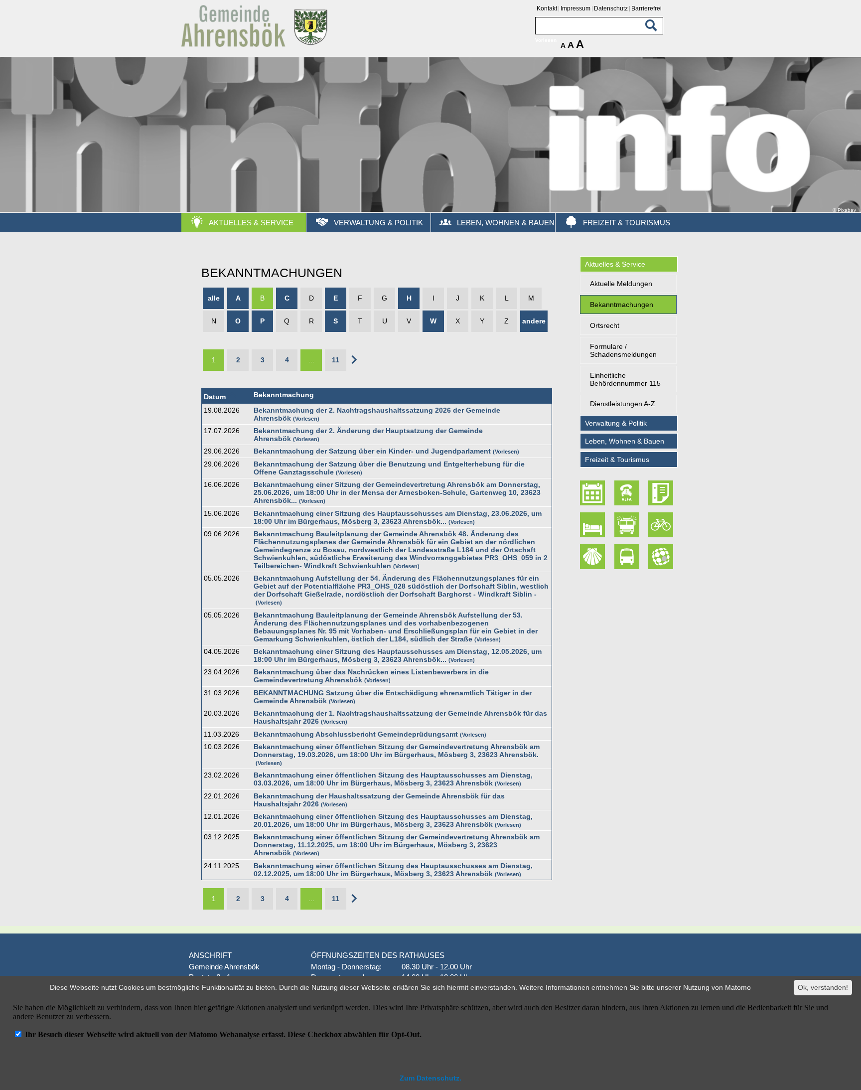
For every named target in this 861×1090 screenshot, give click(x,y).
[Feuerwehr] (628, 525)
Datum (215, 397)
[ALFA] (628, 493)
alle (214, 298)
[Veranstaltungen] (594, 493)
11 (335, 360)
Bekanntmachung (284, 395)
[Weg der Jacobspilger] (594, 557)
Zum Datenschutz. (430, 1078)
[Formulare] (662, 493)
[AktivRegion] (662, 525)
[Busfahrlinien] (628, 557)
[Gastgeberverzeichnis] (594, 525)
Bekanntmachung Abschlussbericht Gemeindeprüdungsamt (356, 734)
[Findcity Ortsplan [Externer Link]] (662, 557)
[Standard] (256, 45)
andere (534, 321)
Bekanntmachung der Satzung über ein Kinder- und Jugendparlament (372, 451)
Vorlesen (306, 419)
